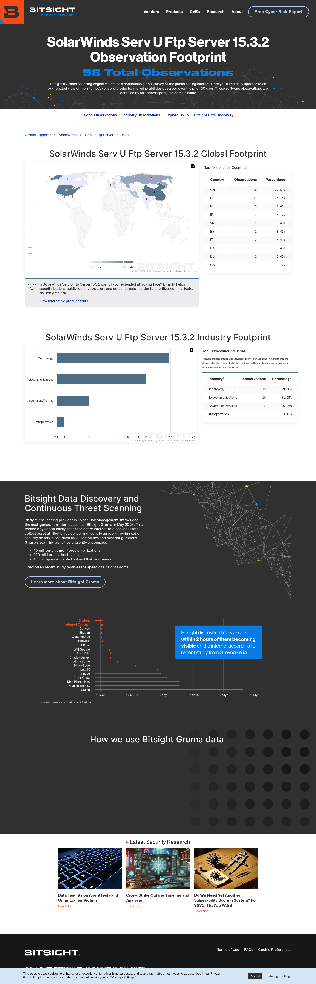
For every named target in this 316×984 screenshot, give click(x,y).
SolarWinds (68, 135)
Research (216, 11)
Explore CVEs (177, 115)
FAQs (235, 367)
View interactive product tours (63, 301)
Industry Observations (141, 115)
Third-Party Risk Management (151, 802)
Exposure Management (144, 794)
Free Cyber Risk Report (279, 11)
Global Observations (100, 115)
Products (174, 11)
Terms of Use (228, 949)
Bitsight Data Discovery (213, 115)
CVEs (195, 11)
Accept (255, 976)
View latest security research (59, 794)
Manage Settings (279, 976)
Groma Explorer (38, 135)
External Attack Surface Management (236, 807)
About (237, 11)
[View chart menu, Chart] (193, 166)
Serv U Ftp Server (99, 135)
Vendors (151, 11)
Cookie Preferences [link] (274, 949)
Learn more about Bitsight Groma (65, 581)
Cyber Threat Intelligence (146, 810)
